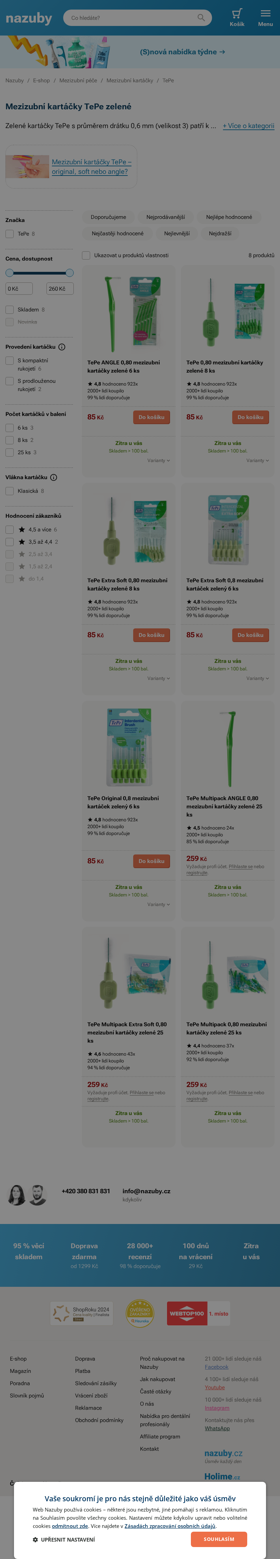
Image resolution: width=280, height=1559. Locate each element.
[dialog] (140, 1520)
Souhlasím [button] (219, 1539)
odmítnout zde (70, 1525)
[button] (64, 1539)
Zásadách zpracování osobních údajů (170, 1525)
